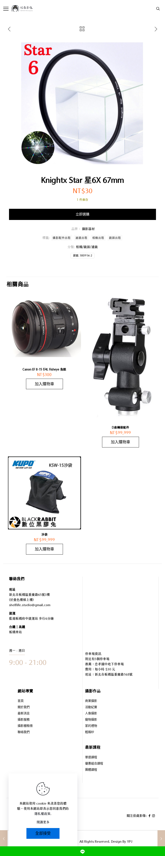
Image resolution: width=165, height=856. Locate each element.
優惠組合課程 (94, 763)
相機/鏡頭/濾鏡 (87, 247)
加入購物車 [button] (44, 383)
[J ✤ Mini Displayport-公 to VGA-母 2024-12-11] (161, 838)
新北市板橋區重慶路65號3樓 (29, 594)
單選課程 (91, 757)
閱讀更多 (43, 822)
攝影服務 (24, 720)
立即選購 (82, 214)
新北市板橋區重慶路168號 (114, 674)
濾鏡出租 (81, 237)
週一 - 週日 (17, 650)
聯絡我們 (24, 732)
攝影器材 (88, 229)
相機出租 (98, 237)
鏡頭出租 (115, 237)
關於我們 (24, 707)
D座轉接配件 (120, 427)
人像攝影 (91, 713)
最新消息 (24, 713)
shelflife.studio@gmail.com (29, 605)
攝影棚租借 (25, 726)
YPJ (129, 841)
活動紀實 (91, 707)
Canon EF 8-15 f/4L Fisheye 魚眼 (44, 369)
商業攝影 (91, 701)
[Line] (82, 851)
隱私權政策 (42, 813)
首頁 (21, 701)
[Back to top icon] (144, 840)
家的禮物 (91, 726)
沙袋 (44, 534)
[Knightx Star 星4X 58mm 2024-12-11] (4, 838)
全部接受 (43, 833)
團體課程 (91, 770)
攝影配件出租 (62, 237)
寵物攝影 (91, 720)
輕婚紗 (89, 732)
